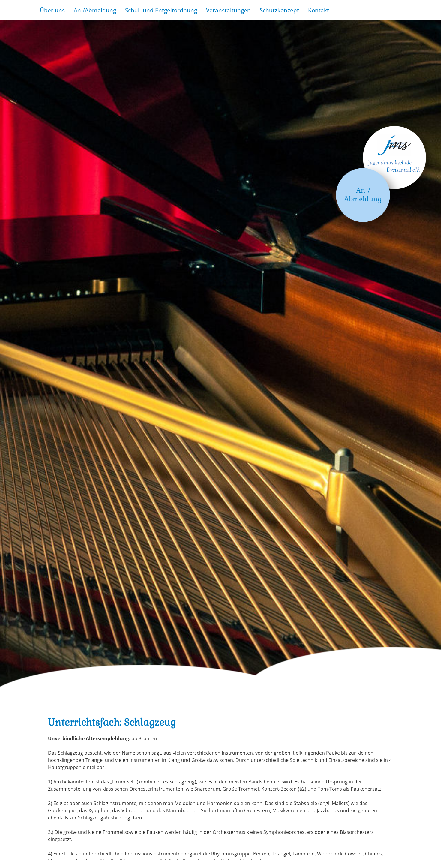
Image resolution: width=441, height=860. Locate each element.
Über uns (52, 10)
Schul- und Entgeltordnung (161, 10)
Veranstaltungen (228, 10)
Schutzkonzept (279, 10)
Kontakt (318, 10)
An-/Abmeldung (95, 10)
